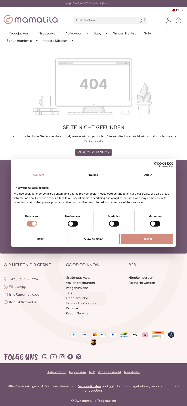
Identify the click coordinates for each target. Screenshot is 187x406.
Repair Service (77, 313)
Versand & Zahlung (81, 303)
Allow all (147, 238)
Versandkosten (89, 386)
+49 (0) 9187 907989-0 (25, 279)
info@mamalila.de (24, 294)
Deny (40, 238)
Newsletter (132, 372)
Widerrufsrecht (109, 372)
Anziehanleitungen (80, 283)
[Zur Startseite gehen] (31, 19)
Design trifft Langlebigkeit (89, 3)
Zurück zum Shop (93, 152)
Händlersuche (77, 298)
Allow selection (93, 238)
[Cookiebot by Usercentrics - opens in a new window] (157, 164)
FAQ (69, 293)
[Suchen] (142, 20)
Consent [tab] (38, 174)
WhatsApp (17, 287)
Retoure (72, 308)
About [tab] (148, 174)
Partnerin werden (141, 283)
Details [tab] (93, 174)
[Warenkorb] (178, 20)
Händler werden (140, 277)
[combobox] (106, 20)
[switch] (73, 224)
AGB (92, 372)
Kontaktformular (23, 302)
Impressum (77, 372)
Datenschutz (56, 372)
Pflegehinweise (77, 288)
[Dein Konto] (169, 20)
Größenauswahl (78, 277)
